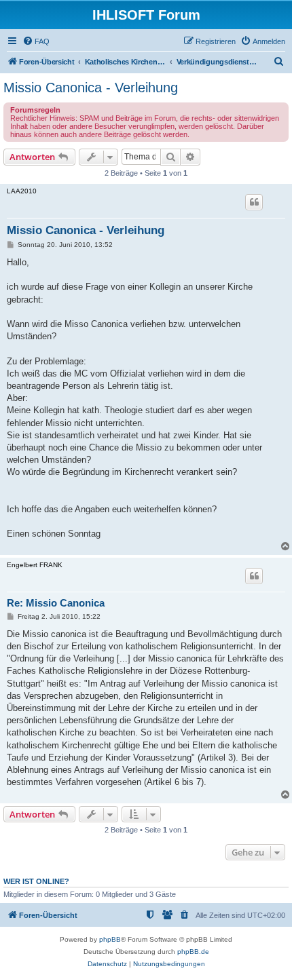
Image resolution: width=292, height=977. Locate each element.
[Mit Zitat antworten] (254, 202)
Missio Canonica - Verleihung (90, 87)
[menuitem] (36, 41)
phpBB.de (193, 951)
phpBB (110, 939)
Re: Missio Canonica (56, 603)
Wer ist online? (36, 881)
